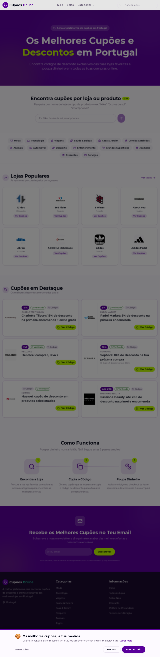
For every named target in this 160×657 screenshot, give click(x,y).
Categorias (85, 4)
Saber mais (126, 640)
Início (59, 4)
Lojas (70, 4)
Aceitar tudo (133, 649)
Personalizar (22, 649)
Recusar (112, 649)
